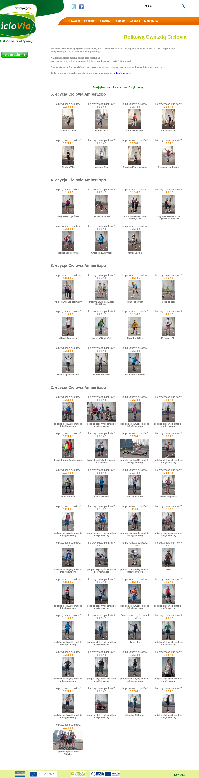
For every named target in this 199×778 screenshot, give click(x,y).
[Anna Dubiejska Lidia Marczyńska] (134, 213)
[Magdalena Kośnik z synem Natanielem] (101, 457)
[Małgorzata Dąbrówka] (68, 213)
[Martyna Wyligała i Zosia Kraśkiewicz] (101, 299)
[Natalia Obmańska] (134, 127)
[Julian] (168, 566)
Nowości (74, 20)
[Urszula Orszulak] (101, 213)
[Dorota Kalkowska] (134, 493)
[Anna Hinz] (134, 639)
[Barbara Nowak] (101, 493)
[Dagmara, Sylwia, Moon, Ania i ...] (68, 748)
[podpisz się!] (168, 299)
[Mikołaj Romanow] (68, 335)
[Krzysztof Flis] (168, 335)
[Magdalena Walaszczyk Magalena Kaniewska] (168, 213)
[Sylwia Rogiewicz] (168, 493)
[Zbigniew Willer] (134, 335)
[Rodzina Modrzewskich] (134, 164)
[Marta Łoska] (101, 127)
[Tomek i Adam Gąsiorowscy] (68, 457)
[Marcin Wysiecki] (101, 371)
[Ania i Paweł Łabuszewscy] (68, 299)
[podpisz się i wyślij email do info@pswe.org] (68, 420)
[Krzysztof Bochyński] (101, 335)
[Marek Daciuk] (134, 249)
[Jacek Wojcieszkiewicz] (68, 371)
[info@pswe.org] (168, 127)
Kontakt (179, 774)
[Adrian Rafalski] (68, 127)
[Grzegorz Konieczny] (168, 164)
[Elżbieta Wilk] (68, 164)
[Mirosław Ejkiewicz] (134, 712)
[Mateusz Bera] (101, 164)
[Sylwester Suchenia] (134, 371)
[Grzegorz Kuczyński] (101, 249)
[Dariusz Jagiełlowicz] (68, 249)
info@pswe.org (122, 72)
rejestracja (11, 54)
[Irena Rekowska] (134, 299)
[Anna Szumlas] (68, 493)
